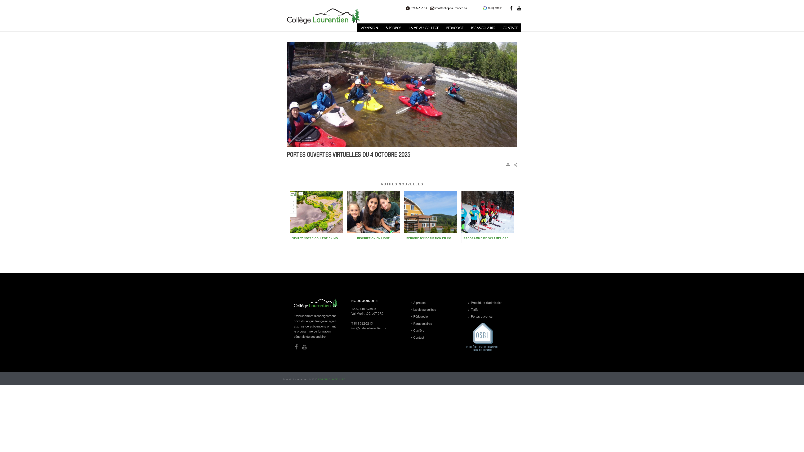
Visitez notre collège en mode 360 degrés (317, 238)
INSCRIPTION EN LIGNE (373, 238)
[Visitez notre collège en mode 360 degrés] (316, 212)
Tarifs (474, 309)
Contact (510, 28)
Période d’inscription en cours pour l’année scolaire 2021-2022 (431, 238)
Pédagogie (455, 28)
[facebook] (296, 347)
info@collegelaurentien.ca (450, 8)
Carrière (418, 330)
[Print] (508, 164)
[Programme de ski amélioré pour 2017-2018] (487, 212)
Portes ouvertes (482, 316)
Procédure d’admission (486, 302)
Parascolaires (483, 28)
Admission (369, 28)
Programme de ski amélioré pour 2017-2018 (489, 238)
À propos (393, 28)
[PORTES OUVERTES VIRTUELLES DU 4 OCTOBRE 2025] (402, 94)
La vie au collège (424, 28)
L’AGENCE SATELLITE (331, 379)
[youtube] (304, 347)
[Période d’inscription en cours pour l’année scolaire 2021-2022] (430, 212)
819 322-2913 (418, 8)
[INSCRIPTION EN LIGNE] (373, 212)
